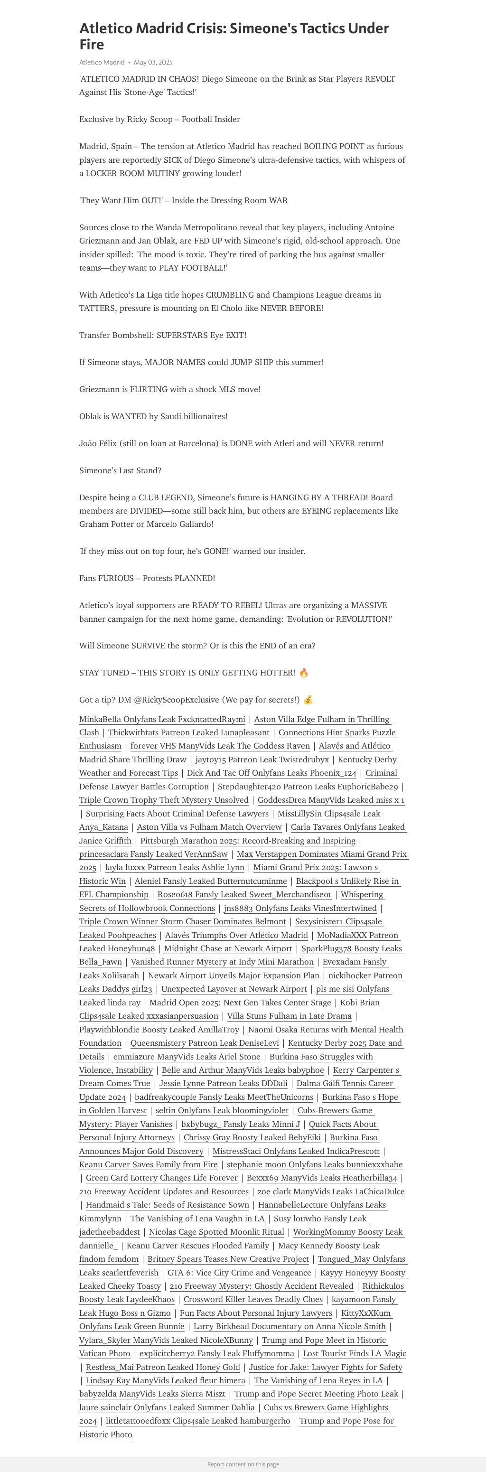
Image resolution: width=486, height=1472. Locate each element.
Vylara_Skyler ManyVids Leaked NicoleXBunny (166, 1340)
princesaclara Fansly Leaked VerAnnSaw (153, 854)
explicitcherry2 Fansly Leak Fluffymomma (217, 1353)
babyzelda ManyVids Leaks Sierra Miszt (152, 1393)
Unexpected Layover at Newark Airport (234, 989)
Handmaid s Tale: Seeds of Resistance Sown (167, 1205)
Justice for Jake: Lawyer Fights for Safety (325, 1367)
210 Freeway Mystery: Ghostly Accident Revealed (262, 1286)
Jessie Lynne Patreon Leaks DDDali (223, 1083)
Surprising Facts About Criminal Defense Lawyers (177, 813)
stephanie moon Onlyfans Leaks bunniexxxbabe (315, 1164)
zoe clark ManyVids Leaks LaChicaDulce (331, 1191)
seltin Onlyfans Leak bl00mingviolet (222, 1110)
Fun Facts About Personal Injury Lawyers (256, 1313)
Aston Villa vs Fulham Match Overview (209, 827)
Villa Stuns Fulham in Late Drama (289, 1016)
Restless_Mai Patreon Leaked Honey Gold (163, 1367)
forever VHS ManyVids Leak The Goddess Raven (220, 746)
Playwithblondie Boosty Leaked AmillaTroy (159, 1029)
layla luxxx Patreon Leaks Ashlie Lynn (174, 867)
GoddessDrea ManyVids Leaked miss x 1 (331, 800)
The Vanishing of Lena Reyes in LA (318, 1380)
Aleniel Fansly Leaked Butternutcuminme (211, 881)
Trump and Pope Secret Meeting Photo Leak (316, 1393)
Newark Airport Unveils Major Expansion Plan (233, 975)
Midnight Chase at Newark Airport (228, 948)
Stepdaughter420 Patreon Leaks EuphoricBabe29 (308, 786)
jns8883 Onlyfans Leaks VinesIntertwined (300, 908)
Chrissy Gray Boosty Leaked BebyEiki (252, 1137)
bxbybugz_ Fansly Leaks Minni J (240, 1124)
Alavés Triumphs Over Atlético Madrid (236, 935)
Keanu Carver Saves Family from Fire (148, 1164)
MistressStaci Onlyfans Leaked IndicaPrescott (296, 1151)
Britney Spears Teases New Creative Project (228, 1259)
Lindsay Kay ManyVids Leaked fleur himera (165, 1380)
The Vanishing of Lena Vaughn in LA (198, 1218)
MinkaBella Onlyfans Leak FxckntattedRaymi (162, 719)
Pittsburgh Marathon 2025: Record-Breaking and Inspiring (247, 840)
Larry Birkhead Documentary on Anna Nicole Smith (290, 1326)
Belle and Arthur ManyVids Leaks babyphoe (243, 1070)
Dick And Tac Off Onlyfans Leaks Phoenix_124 (271, 773)
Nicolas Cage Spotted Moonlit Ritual (216, 1232)
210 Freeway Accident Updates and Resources (164, 1191)
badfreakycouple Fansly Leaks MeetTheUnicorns (224, 1097)
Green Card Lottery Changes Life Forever (162, 1177)
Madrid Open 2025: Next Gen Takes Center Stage (240, 1002)
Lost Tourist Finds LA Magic (354, 1353)
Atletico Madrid (102, 62)
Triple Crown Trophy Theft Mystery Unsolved (164, 800)
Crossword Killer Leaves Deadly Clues (253, 1299)
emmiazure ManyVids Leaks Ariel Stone (187, 1056)
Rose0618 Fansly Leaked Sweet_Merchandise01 (245, 894)
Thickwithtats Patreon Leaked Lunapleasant (189, 732)
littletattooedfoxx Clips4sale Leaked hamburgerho (198, 1421)
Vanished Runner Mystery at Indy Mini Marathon (222, 961)
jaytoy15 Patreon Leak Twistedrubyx (262, 759)
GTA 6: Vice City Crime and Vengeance (239, 1272)
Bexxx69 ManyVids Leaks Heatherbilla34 (322, 1177)
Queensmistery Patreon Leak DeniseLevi (205, 1043)
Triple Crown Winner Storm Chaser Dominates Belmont (182, 921)
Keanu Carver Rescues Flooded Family (198, 1245)
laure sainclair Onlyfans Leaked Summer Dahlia (167, 1407)
